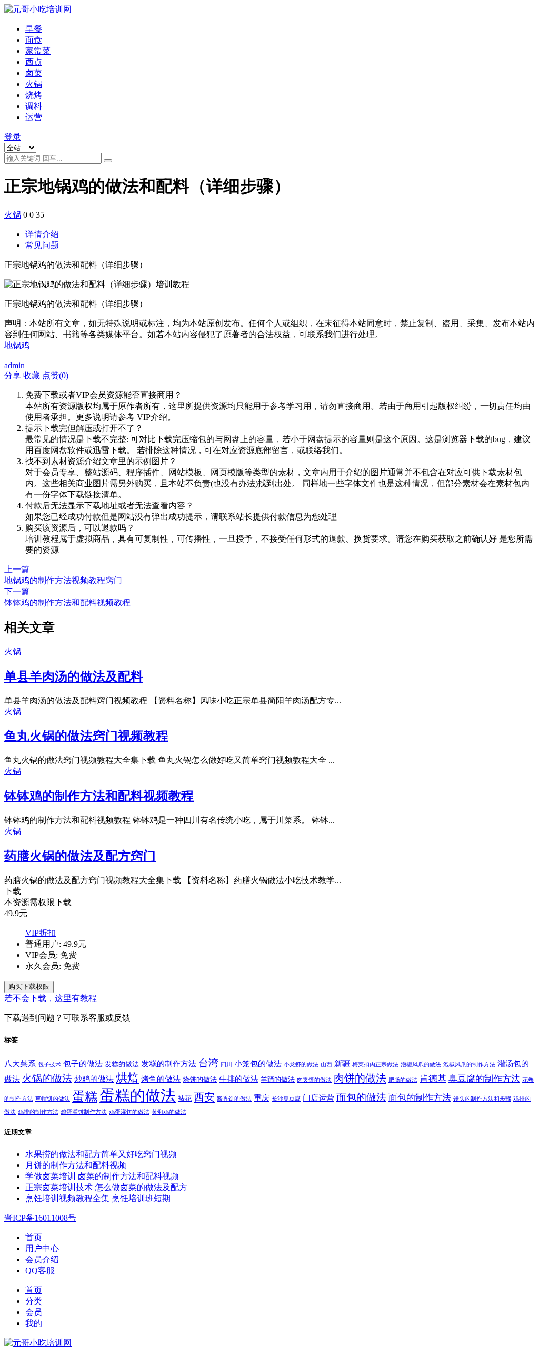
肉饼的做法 (360, 1078)
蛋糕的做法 (137, 1095)
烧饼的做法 (200, 1079)
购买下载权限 (28, 987)
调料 (33, 106)
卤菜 (33, 72)
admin (14, 365)
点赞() (55, 375)
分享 (12, 375)
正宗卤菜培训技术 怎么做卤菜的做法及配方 (106, 1187)
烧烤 (33, 95)
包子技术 (49, 1064)
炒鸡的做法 (94, 1078)
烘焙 (127, 1078)
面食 (33, 39)
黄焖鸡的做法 (169, 1112)
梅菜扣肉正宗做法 (375, 1064)
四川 (226, 1064)
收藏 (31, 375)
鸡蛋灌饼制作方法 (84, 1112)
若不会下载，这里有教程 (50, 998)
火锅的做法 (47, 1078)
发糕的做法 (122, 1064)
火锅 (33, 84)
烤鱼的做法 (161, 1078)
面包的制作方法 (419, 1098)
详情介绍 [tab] (42, 234)
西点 (33, 61)
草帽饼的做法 (52, 1099)
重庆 (262, 1097)
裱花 (185, 1098)
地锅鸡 (16, 345)
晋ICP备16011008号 (40, 1217)
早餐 (33, 28)
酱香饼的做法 (234, 1099)
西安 (204, 1097)
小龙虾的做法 (301, 1064)
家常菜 (38, 50)
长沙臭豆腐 (286, 1099)
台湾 (208, 1062)
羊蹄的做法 (278, 1079)
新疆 (342, 1063)
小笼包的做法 (258, 1063)
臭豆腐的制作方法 (484, 1079)
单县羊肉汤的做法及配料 (73, 676)
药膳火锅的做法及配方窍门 (80, 856)
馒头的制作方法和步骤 (482, 1099)
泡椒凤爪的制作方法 (469, 1064)
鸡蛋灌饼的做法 (129, 1112)
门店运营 (318, 1097)
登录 (12, 136)
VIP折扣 (40, 932)
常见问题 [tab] (42, 245)
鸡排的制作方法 (38, 1112)
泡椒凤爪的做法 (421, 1064)
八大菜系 (20, 1063)
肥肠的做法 (402, 1080)
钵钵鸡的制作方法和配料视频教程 (99, 796)
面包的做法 (361, 1097)
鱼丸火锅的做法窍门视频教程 (86, 736)
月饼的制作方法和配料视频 (75, 1165)
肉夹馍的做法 (314, 1080)
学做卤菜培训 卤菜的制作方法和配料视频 (102, 1176)
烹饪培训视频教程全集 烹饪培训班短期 (98, 1198)
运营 (33, 117)
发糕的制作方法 (168, 1063)
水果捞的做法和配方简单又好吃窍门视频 (101, 1154)
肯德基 (433, 1079)
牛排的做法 (238, 1078)
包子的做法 (83, 1063)
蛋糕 (84, 1096)
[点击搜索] (108, 160)
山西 (326, 1064)
